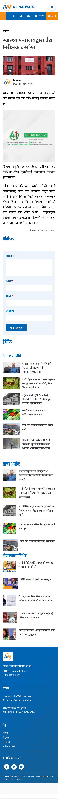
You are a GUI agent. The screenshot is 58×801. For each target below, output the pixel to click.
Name (9, 281)
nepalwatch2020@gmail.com (17, 696)
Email (9, 296)
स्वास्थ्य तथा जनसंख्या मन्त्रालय (43, 230)
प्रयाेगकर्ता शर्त (9, 746)
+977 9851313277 (11, 675)
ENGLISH (52, 16)
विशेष (41, 16)
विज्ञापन (6, 737)
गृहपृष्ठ (5, 733)
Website (10, 311)
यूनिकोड (6, 742)
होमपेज (6, 31)
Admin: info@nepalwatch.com (17, 700)
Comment (11, 256)
